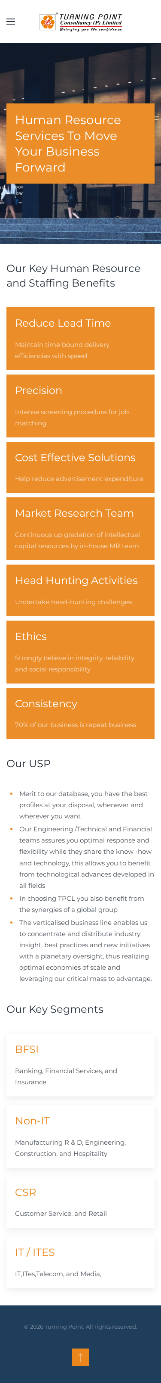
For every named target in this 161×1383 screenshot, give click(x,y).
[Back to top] (80, 1357)
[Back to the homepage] (80, 21)
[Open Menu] (10, 21)
